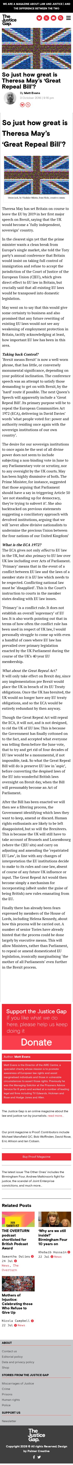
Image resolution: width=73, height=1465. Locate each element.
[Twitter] (39, 1457)
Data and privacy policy (18, 1362)
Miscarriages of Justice (18, 1384)
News (5, 1265)
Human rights (11, 1400)
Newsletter (9, 1421)
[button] (60, 18)
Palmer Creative (39, 1451)
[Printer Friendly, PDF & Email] (4, 999)
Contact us (9, 1351)
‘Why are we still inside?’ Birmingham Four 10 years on (52, 1237)
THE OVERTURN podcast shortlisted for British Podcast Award (15, 1240)
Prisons (7, 1394)
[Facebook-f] (34, 1457)
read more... (56, 1116)
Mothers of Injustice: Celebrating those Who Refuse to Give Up (17, 1304)
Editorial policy (12, 1357)
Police (6, 1405)
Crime (6, 1389)
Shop (5, 1368)
